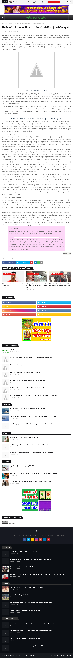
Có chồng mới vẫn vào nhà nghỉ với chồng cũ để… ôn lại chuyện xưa (30, 387)
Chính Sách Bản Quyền (16, 365)
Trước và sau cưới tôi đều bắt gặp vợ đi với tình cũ (25, 610)
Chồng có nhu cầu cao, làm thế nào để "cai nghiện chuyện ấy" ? (28, 380)
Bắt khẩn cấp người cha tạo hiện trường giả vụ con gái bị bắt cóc (30, 2)
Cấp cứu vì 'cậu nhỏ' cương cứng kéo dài (22, 466)
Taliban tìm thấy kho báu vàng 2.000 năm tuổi (23, 551)
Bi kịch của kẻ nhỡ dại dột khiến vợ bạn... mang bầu (25, 372)
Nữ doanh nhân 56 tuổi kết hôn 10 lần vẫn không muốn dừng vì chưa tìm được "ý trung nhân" (37, 574)
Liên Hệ (12, 349)
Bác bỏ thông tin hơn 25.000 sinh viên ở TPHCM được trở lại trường (29, 445)
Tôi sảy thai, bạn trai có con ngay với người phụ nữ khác (26, 646)
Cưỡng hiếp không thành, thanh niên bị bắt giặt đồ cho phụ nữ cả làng (31, 559)
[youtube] (19, 314)
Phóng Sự (11, 258)
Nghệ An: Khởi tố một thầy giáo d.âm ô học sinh (24, 437)
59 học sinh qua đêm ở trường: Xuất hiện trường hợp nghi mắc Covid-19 (31, 452)
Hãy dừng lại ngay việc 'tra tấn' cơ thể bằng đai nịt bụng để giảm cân (30, 481)
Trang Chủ (50, 655)
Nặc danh (5, 31)
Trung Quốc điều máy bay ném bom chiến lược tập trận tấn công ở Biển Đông (33, 416)
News (7, 258)
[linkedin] (44, 539)
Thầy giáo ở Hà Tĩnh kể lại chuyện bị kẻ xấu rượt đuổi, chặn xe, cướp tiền (36, 285)
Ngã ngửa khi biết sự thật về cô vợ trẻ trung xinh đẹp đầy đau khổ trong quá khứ (34, 395)
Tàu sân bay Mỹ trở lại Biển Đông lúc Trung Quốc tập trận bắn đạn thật (31, 424)
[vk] (54, 310)
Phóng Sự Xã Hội (12, 23)
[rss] (19, 306)
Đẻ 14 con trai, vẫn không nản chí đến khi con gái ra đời (26, 567)
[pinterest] (54, 306)
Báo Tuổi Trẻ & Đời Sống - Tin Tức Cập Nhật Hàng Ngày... (25, 655)
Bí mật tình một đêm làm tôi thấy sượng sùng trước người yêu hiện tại (31, 602)
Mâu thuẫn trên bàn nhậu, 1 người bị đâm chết (13, 285)
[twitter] (54, 302)
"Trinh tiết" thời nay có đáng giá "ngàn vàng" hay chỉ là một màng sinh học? (32, 623)
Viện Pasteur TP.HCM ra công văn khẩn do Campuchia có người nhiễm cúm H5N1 (33, 473)
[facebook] (19, 302)
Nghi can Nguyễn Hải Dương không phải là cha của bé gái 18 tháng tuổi (31, 357)
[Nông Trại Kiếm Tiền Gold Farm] (36, 13)
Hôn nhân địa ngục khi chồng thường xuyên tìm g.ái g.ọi (27, 587)
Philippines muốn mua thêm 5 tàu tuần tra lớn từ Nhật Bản (27, 408)
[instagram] (19, 310)
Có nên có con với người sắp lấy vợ (20, 595)
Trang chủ (4, 23)
